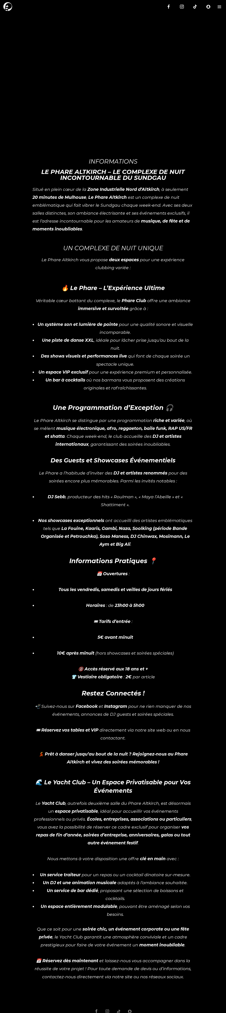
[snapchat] (208, 6)
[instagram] (181, 6)
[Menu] (219, 6)
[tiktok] (195, 6)
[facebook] (168, 6)
